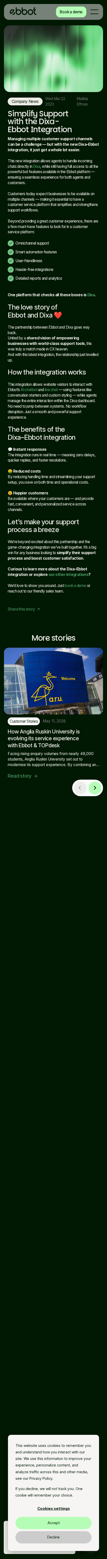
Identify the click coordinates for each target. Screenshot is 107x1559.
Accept (54, 1522)
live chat (51, 389)
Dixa (36, 166)
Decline (53, 1537)
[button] (94, 12)
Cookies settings (53, 1508)
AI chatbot (29, 389)
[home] (23, 12)
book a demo (75, 585)
